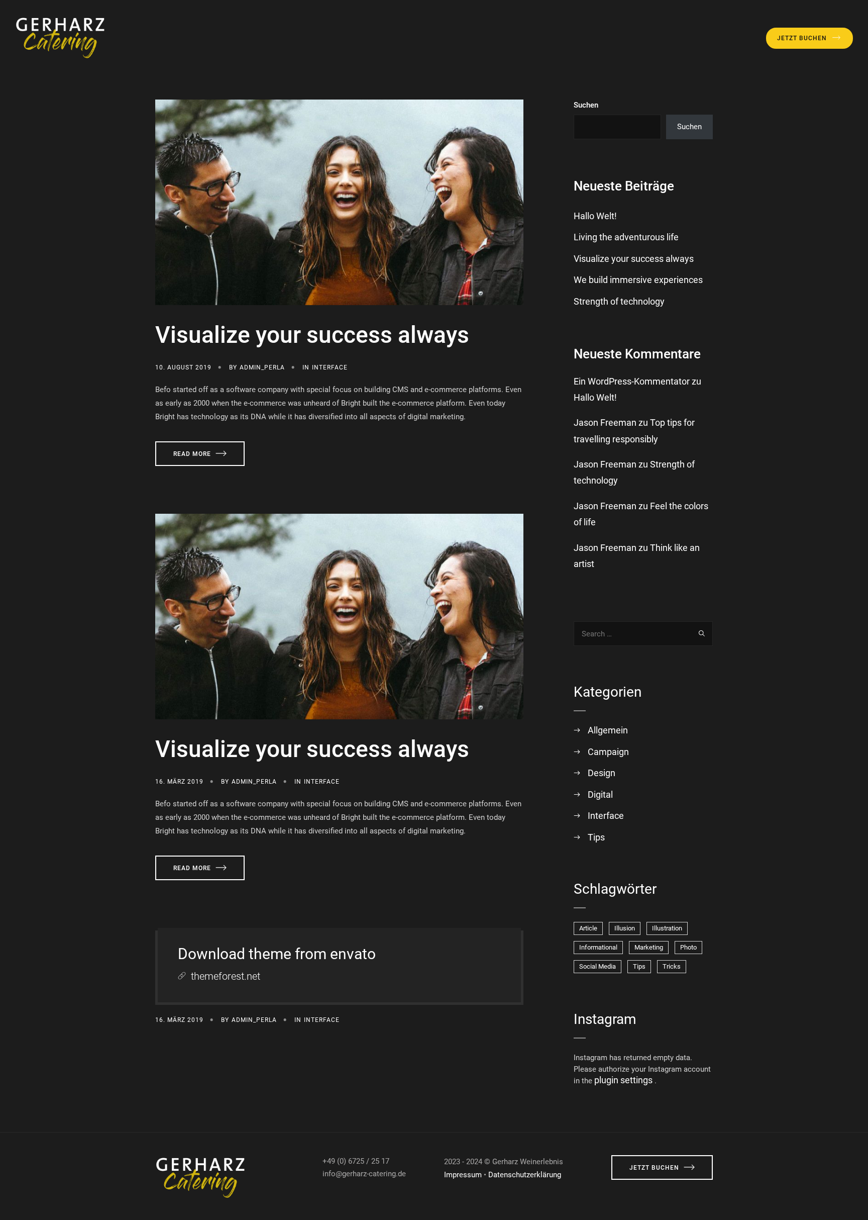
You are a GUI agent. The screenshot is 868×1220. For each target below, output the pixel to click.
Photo (688, 947)
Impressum (463, 1174)
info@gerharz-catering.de (364, 1173)
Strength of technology (619, 301)
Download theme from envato (277, 954)
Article (588, 928)
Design (601, 773)
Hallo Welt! (595, 216)
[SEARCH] (702, 633)
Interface (330, 367)
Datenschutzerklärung (524, 1174)
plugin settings (624, 1080)
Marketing (648, 947)
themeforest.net (225, 976)
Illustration (667, 928)
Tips (596, 837)
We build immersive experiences (638, 279)
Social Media (597, 966)
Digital (600, 794)
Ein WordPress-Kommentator (632, 381)
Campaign (608, 751)
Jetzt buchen (802, 38)
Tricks (672, 966)
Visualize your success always (312, 334)
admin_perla (262, 367)
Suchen (586, 105)
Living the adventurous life (626, 237)
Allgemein (608, 730)
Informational (598, 947)
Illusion (624, 928)
